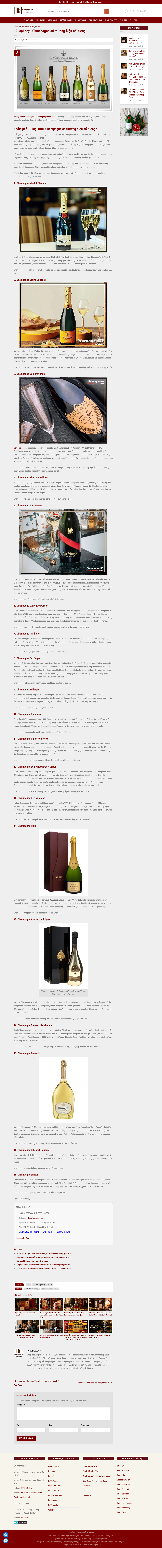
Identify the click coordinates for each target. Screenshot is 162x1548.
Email (51, 1425)
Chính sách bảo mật (106, 1542)
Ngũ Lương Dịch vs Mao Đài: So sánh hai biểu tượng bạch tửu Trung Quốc (137, 78)
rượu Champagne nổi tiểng (50, 1289)
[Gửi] (106, 11)
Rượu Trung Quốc (55, 1495)
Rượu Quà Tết (111, 20)
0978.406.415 (26, 1488)
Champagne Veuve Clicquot (31, 279)
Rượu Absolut (122, 1498)
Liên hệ (85, 1490)
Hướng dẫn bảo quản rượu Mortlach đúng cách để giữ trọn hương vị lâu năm (44, 1253)
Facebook (20, 1238)
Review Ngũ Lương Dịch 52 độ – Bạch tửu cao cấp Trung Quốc (136, 93)
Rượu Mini (52, 1476)
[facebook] (5, 1534)
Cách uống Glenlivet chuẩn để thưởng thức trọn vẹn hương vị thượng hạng (43, 1257)
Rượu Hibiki (122, 1475)
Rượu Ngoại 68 (95, 1545)
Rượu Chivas (122, 1466)
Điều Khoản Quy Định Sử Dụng (95, 1481)
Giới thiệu (86, 1485)
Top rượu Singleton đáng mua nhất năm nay (32, 1261)
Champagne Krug (27, 825)
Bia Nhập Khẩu (95, 20)
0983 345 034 (26, 1517)
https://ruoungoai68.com (37, 1218)
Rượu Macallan (123, 1470)
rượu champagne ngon (32, 1289)
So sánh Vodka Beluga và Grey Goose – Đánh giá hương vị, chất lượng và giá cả (45, 1268)
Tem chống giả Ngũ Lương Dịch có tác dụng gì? (137, 53)
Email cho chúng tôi (22, 1497)
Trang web (85, 1425)
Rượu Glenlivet (123, 1489)
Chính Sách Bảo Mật (91, 1466)
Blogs (16, 27)
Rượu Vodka (80, 20)
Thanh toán (87, 1495)
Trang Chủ (28, 20)
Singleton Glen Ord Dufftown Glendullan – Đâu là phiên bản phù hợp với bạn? (44, 1265)
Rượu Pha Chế (66, 20)
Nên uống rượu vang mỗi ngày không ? (93, 1382)
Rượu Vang (52, 20)
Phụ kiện (123, 20)
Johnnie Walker (123, 1480)
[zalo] (5, 1540)
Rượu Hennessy (123, 1507)
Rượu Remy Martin (124, 1503)
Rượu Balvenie (123, 1493)
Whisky (51, 1510)
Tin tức (133, 20)
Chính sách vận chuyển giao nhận (96, 1476)
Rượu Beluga (122, 1512)
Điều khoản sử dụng (89, 1542)
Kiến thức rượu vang (26, 27)
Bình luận (21, 1405)
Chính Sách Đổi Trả (90, 1471)
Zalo (27, 1238)
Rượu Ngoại (39, 20)
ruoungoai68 (34, 40)
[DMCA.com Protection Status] (20, 1522)
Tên (18, 1425)
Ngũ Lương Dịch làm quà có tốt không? (137, 65)
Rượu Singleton (123, 1484)
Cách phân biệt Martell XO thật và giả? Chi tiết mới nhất (137, 40)
